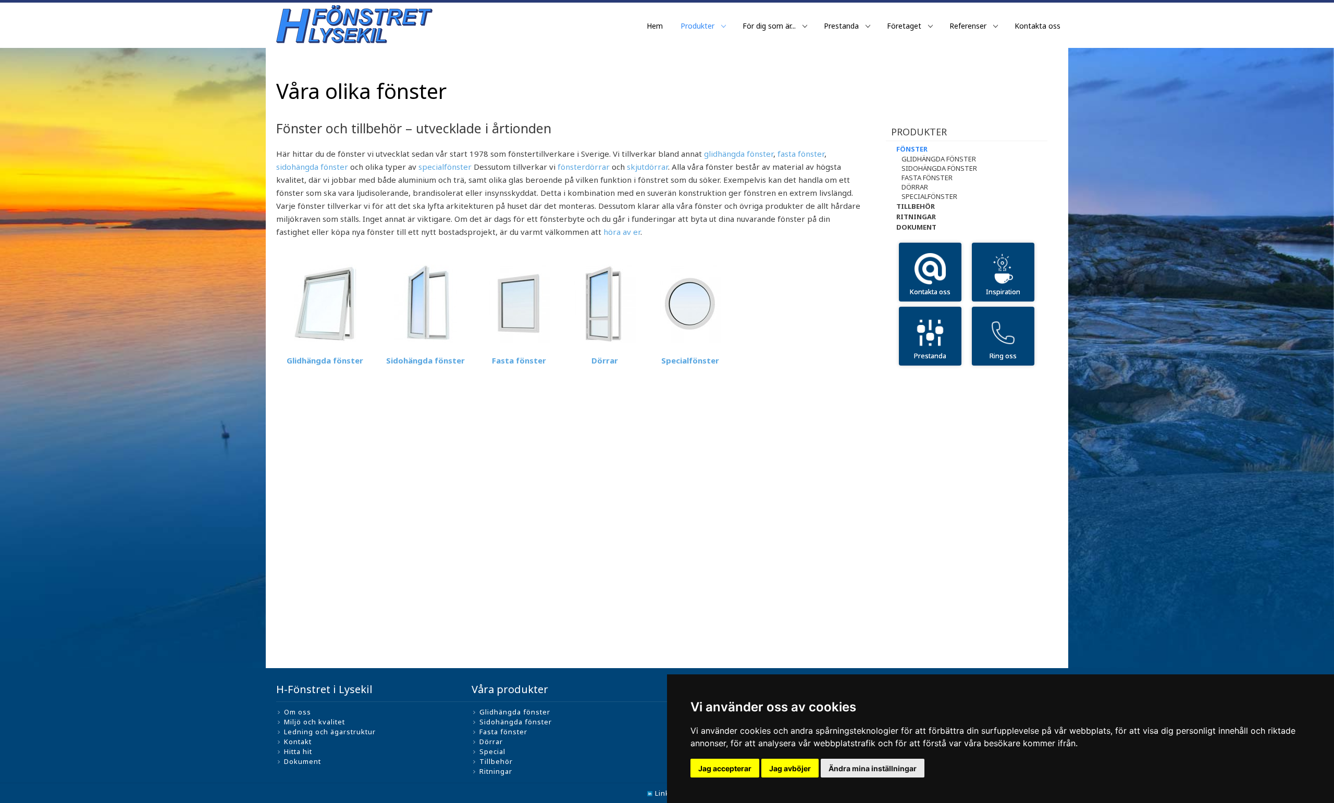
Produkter (697, 26)
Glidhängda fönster (325, 360)
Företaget (904, 26)
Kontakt (298, 741)
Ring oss (1003, 355)
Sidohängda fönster (425, 360)
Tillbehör (915, 206)
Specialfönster (690, 360)
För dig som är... (769, 26)
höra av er (621, 232)
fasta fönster (800, 153)
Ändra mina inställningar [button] (873, 768)
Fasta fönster (519, 360)
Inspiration (1003, 291)
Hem (655, 26)
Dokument (916, 227)
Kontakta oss (1037, 26)
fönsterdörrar (585, 166)
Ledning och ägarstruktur (330, 731)
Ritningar (916, 216)
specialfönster (445, 166)
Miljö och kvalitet (314, 721)
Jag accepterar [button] (724, 768)
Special (492, 751)
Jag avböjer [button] (790, 768)
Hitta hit (298, 751)
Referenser (967, 26)
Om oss (297, 712)
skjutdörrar (647, 166)
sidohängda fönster (312, 166)
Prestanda (841, 26)
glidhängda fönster (738, 153)
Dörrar (914, 187)
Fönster (912, 149)
